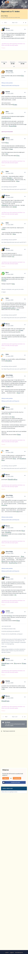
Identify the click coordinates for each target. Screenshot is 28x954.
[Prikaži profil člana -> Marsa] (3, 29)
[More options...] (24, 29)
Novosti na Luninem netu (14, 17)
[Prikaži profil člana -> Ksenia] (3, 92)
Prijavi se (6, 778)
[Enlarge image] (22, 75)
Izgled (11, 952)
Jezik (6, 952)
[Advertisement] (13, 56)
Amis (7, 171)
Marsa (6, 15)
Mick (7, 272)
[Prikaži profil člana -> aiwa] (3, 112)
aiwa (7, 111)
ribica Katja (9, 71)
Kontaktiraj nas (19, 952)
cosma (8, 611)
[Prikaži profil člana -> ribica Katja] (3, 71)
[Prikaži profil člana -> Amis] (3, 172)
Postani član (17, 778)
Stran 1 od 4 (15, 22)
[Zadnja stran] (26, 22)
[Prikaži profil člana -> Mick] (3, 273)
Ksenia (8, 91)
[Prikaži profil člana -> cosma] (3, 611)
